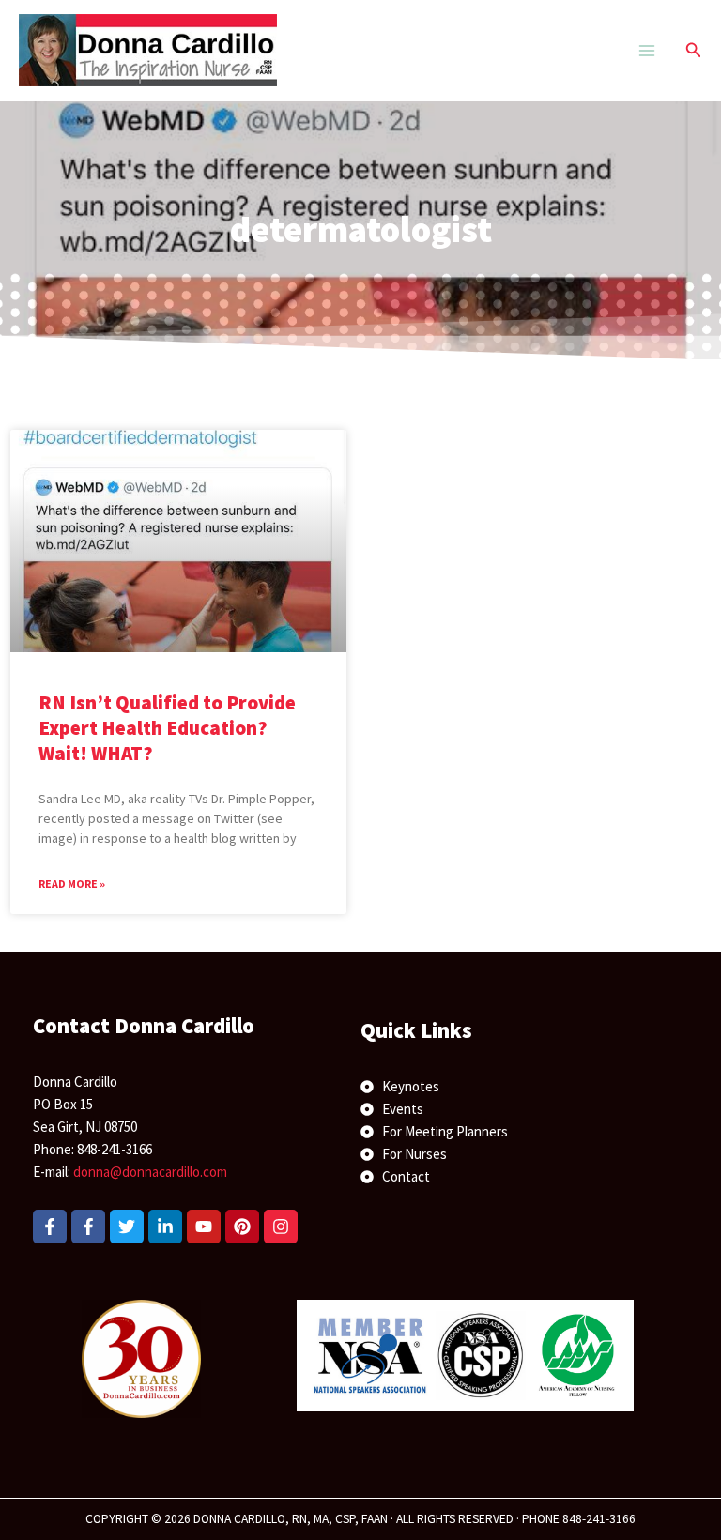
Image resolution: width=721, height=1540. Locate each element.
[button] (693, 50)
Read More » (71, 884)
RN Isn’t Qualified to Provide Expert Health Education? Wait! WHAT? (167, 728)
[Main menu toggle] (646, 50)
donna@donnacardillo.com (150, 1172)
